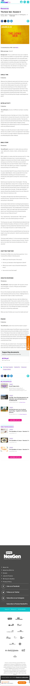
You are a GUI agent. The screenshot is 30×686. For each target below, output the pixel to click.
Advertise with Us (8, 570)
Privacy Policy (7, 581)
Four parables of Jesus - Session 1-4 (19, 431)
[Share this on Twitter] (5, 21)
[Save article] (28, 21)
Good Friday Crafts (14, 386)
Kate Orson (22, 402)
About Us (5, 567)
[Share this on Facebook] (2, 21)
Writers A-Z (13, 609)
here (17, 47)
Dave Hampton (23, 414)
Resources (5, 8)
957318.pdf (5, 358)
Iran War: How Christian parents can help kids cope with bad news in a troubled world (18, 399)
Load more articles (15, 420)
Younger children (7, 369)
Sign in (10, 18)
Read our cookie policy (22, 677)
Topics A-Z (7, 609)
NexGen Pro (17, 367)
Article (11, 395)
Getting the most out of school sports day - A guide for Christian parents (18, 411)
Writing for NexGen (9, 578)
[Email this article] (11, 21)
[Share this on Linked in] (8, 21)
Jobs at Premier (8, 576)
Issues (11, 384)
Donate (5, 573)
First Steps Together (8, 367)
